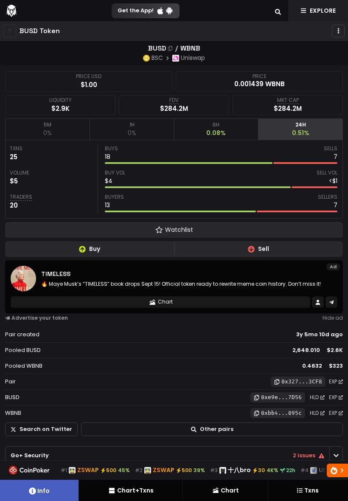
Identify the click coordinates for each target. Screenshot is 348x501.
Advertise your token (39, 317)
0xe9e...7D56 (281, 397)
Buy (94, 249)
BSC (157, 57)
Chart (165, 301)
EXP (333, 381)
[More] (338, 31)
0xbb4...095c (281, 413)
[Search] (277, 10)
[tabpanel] (174, 179)
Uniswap (193, 57)
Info (43, 491)
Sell (263, 249)
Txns (311, 490)
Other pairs (216, 429)
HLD (314, 397)
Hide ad (333, 317)
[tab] (47, 129)
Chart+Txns (135, 490)
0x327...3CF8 (301, 381)
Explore (323, 10)
